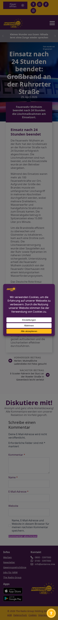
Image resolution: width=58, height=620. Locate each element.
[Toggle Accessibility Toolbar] (51, 613)
